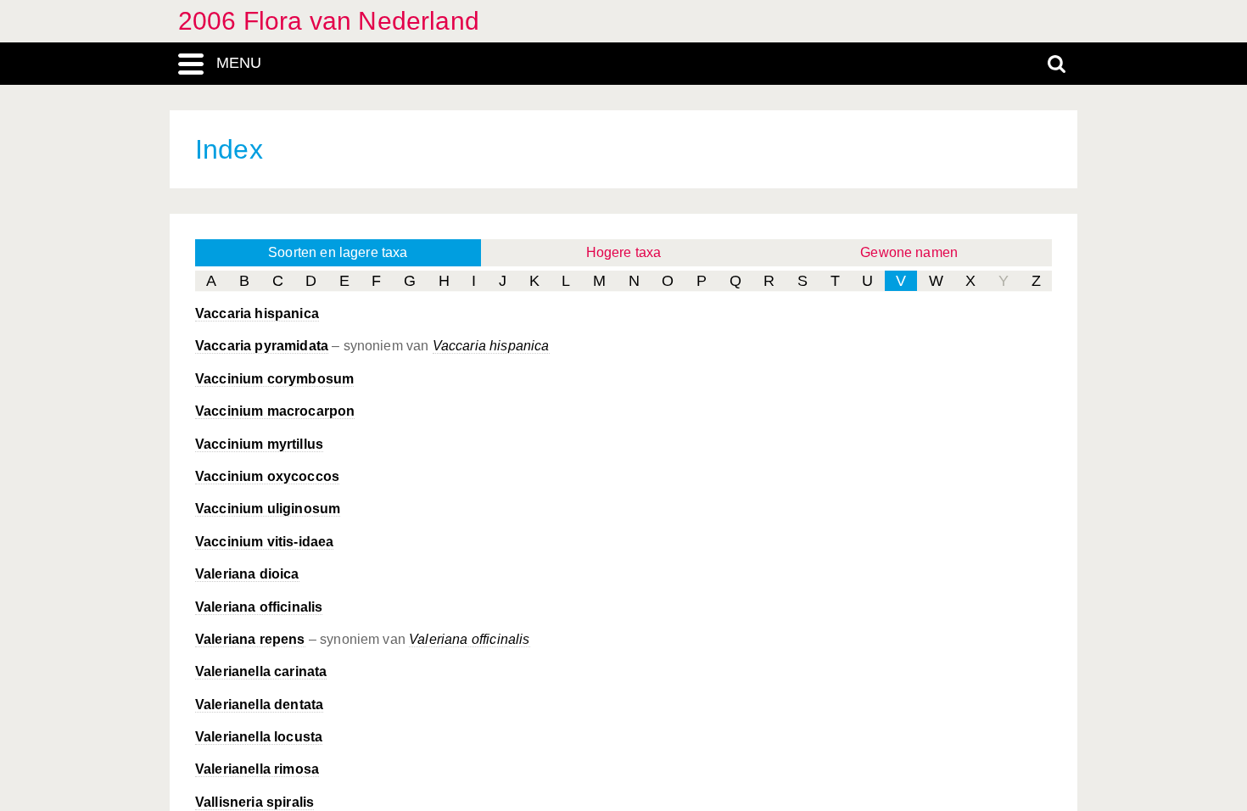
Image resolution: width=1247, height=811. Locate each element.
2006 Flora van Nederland (328, 21)
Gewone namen (909, 252)
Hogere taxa (624, 252)
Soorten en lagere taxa (338, 252)
